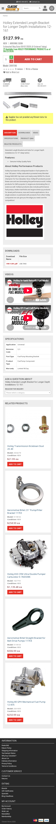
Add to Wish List (12, 72)
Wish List (5, 811)
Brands (4, 788)
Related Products (12, 144)
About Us (5, 758)
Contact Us (35, 2)
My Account (6, 806)
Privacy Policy (7, 763)
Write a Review (32, 69)
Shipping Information (10, 751)
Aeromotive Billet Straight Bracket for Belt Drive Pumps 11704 (26, 639)
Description (10, 132)
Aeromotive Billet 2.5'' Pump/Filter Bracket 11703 (24, 511)
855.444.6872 (23, 2)
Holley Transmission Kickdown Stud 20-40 (25, 447)
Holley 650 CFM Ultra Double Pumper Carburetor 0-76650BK (26, 575)
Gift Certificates (7, 791)
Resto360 (5, 745)
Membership (6, 816)
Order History (7, 809)
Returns (4, 778)
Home (5, 16)
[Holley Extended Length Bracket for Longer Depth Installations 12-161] (28, 94)
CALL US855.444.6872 (42, 85)
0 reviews (19, 69)
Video (35, 132)
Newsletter (6, 814)
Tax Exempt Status (8, 753)
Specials (5, 794)
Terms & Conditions (9, 766)
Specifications (11, 138)
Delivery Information (9, 761)
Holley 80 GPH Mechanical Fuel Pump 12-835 (26, 703)
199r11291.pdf (11, 264)
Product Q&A (27, 138)
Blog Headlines (7, 796)
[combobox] (28, 392)
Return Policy (6, 748)
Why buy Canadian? (9, 756)
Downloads (24, 132)
